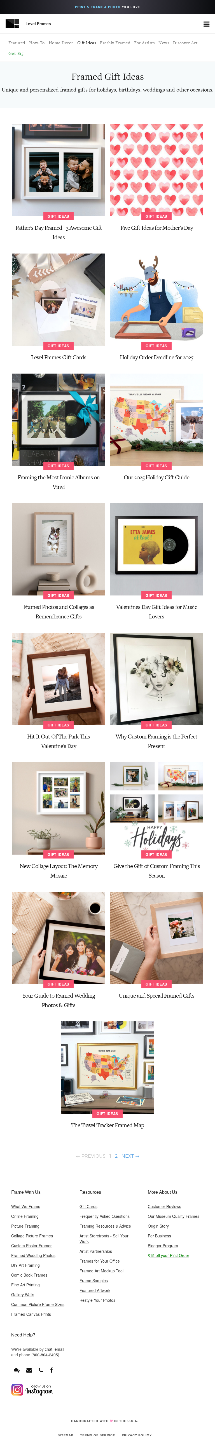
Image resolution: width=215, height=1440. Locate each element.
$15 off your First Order (168, 1255)
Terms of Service (97, 1435)
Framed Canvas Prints (31, 1314)
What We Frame (25, 1206)
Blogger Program (163, 1245)
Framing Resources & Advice (105, 1226)
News (163, 43)
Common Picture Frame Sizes (37, 1304)
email (59, 1349)
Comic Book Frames (29, 1275)
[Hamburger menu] (206, 23)
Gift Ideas (86, 43)
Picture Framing (25, 1226)
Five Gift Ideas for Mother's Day (156, 228)
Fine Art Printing (25, 1284)
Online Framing (25, 1216)
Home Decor (61, 43)
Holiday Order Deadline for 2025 (156, 357)
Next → (130, 1156)
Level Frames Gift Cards (58, 357)
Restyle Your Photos (97, 1300)
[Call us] (41, 1370)
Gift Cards (88, 1206)
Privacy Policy (137, 1435)
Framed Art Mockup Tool (101, 1271)
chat (48, 1349)
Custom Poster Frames (31, 1245)
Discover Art (185, 43)
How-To (37, 43)
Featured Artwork (95, 1290)
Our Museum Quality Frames (173, 1216)
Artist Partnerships (96, 1251)
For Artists (144, 43)
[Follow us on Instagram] (32, 1394)
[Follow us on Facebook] (51, 1370)
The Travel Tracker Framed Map (107, 1125)
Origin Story (158, 1226)
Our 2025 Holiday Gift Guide (156, 477)
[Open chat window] (16, 1370)
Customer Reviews (164, 1206)
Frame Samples (94, 1280)
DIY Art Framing (25, 1265)
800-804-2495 (45, 1354)
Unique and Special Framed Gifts (156, 995)
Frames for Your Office (100, 1261)
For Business (159, 1236)
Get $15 (16, 53)
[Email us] (29, 1370)
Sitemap (65, 1435)
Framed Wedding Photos (33, 1255)
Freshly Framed (115, 43)
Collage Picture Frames (32, 1236)
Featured (16, 43)
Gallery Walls (22, 1294)
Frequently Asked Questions (105, 1216)
